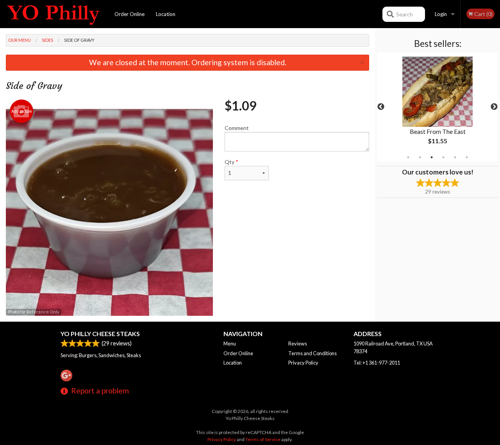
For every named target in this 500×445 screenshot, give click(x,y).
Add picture (21, 111)
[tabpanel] (437, 107)
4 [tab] (443, 157)
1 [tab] (408, 157)
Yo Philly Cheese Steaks (100, 333)
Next (494, 107)
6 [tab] (467, 157)
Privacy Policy (303, 363)
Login (441, 14)
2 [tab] (420, 157)
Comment (237, 128)
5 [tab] (455, 157)
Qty (231, 161)
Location (165, 14)
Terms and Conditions (312, 353)
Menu (229, 343)
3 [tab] (432, 157)
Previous (381, 107)
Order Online (129, 14)
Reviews (297, 343)
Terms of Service (262, 439)
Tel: (377, 363)
